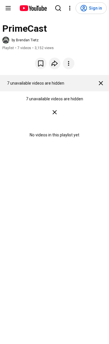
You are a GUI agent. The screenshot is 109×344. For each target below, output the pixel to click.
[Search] (58, 8)
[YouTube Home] (33, 8)
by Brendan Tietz (25, 40)
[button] (20, 40)
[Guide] (8, 8)
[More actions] (68, 63)
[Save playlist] (41, 63)
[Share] (54, 63)
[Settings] (69, 8)
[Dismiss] (101, 83)
